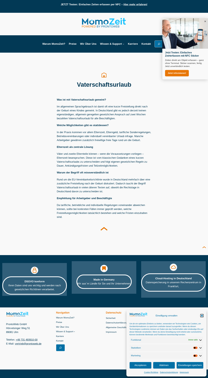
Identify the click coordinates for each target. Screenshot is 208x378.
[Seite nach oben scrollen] (204, 247)
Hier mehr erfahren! (135, 4)
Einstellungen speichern (190, 365)
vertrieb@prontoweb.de (28, 343)
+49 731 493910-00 (26, 339)
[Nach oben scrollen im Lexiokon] (104, 229)
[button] (201, 315)
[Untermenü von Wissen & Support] (123, 44)
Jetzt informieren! (177, 73)
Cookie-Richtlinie (151, 372)
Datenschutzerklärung (169, 372)
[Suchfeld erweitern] (159, 43)
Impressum (184, 372)
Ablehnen (164, 365)
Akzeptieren (140, 365)
